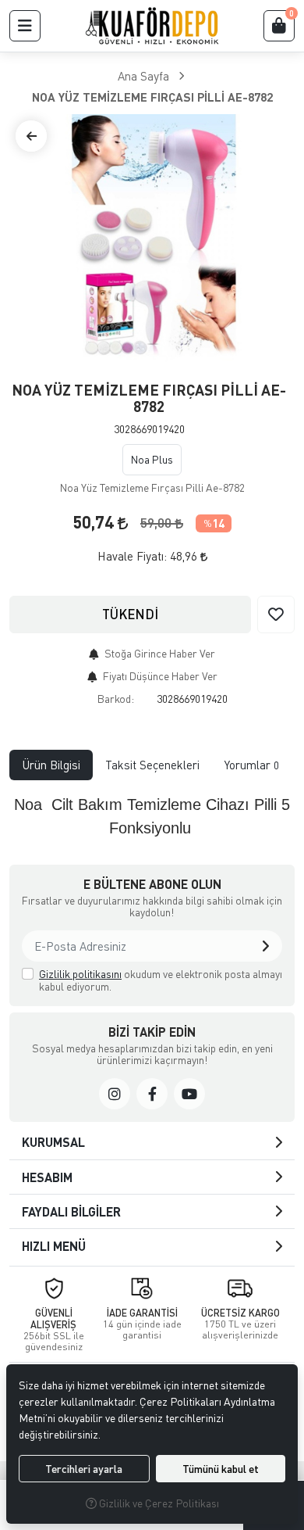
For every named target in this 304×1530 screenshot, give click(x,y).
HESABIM (47, 1177)
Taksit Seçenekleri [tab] (152, 765)
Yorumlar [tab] (251, 765)
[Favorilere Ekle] (276, 614)
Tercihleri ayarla (83, 1468)
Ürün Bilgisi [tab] (51, 765)
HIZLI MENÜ (54, 1245)
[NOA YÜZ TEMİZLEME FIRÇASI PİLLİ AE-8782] (152, 239)
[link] (114, 1093)
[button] (25, 25)
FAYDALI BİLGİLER (71, 1211)
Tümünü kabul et (220, 1468)
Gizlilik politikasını (80, 973)
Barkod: (115, 698)
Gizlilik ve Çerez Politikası (158, 1503)
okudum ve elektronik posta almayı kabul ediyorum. (160, 980)
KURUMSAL (53, 1141)
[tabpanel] (152, 816)
